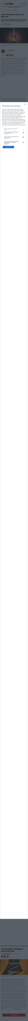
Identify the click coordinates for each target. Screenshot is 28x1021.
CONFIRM (8, 147)
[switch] (23, 132)
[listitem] (14, 129)
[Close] (25, 104)
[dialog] (14, 510)
